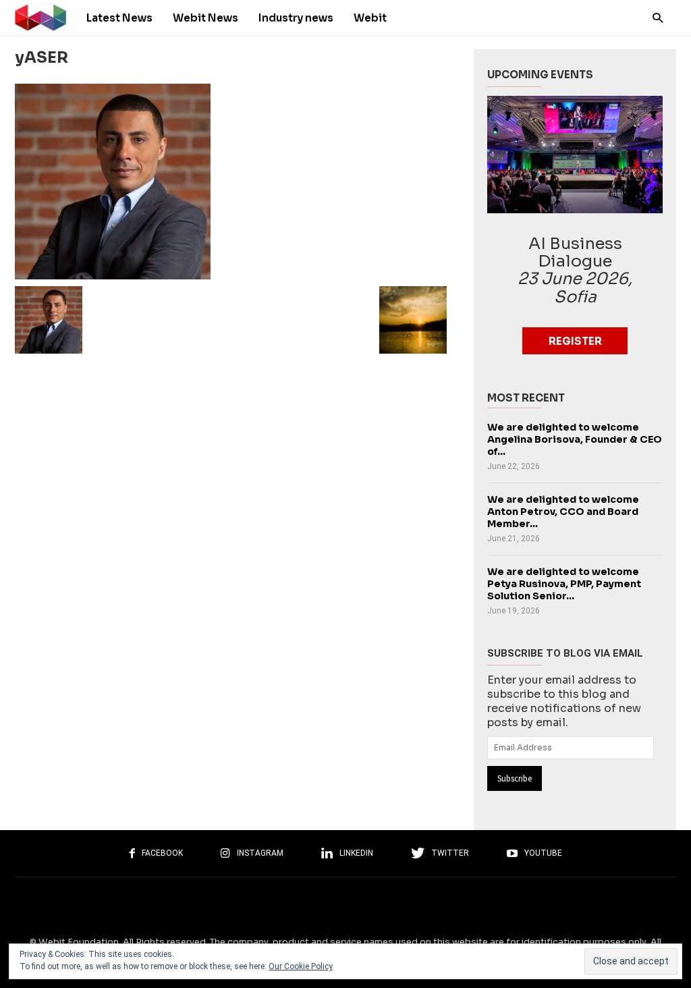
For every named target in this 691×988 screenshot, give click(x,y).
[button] (654, 17)
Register (575, 341)
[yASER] (231, 181)
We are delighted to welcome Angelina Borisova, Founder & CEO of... (574, 439)
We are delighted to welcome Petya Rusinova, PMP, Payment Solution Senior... (564, 584)
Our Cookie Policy (301, 966)
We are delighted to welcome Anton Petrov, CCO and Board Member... (563, 511)
